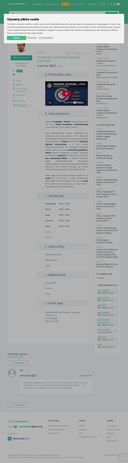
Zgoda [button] (16, 38)
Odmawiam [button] (32, 38)
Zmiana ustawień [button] (46, 38)
